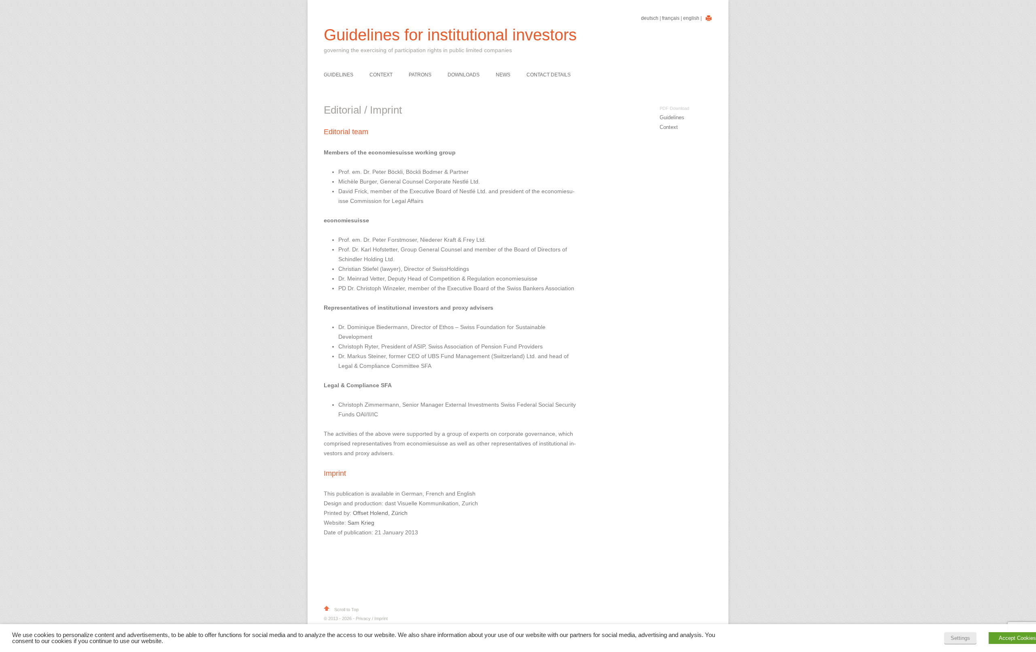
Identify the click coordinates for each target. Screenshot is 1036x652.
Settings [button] (960, 638)
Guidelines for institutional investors (450, 35)
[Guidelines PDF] (707, 18)
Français (670, 18)
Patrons (420, 75)
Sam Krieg (361, 522)
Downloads (464, 75)
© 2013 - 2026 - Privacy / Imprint (356, 618)
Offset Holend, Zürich (380, 513)
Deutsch (649, 18)
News (503, 75)
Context (381, 75)
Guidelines (338, 75)
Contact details (548, 75)
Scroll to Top (346, 609)
